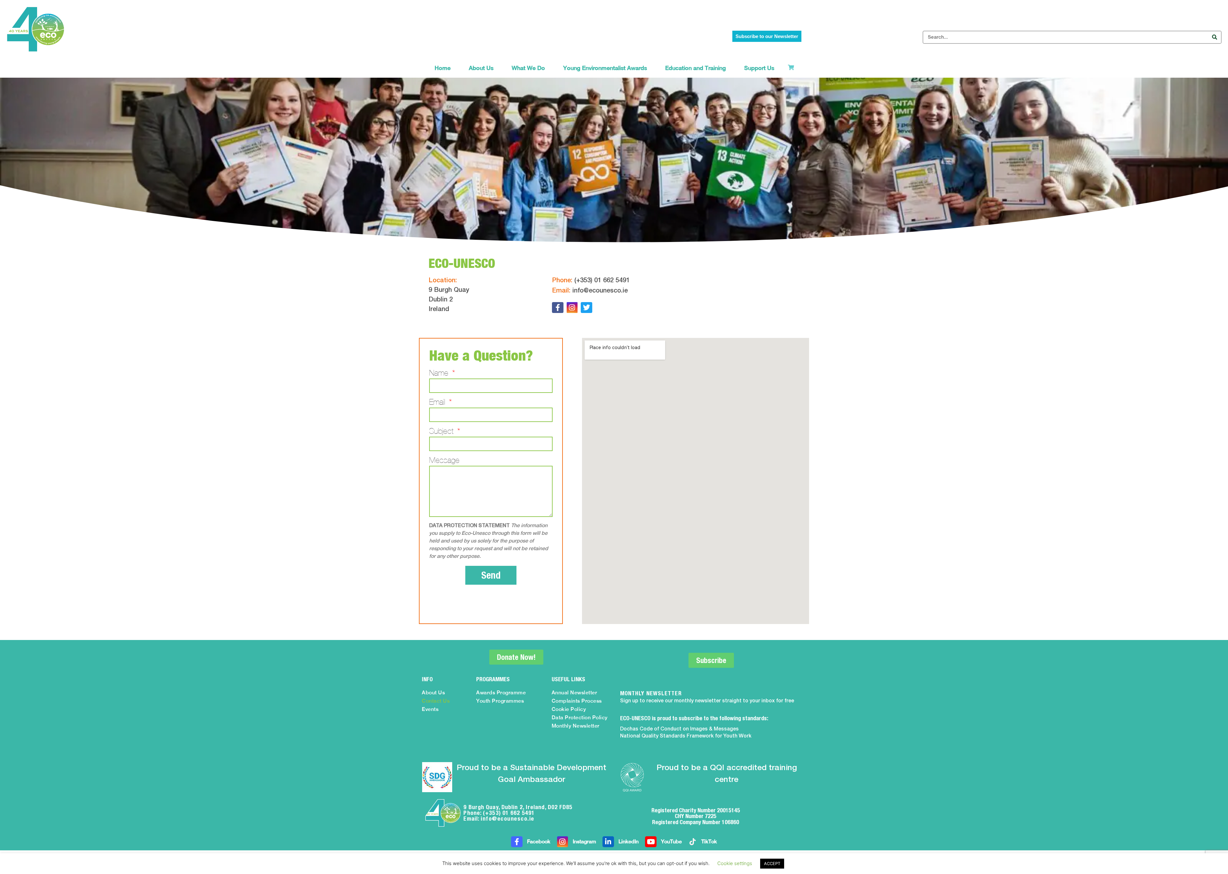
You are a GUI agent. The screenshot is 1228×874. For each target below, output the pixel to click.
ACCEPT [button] (772, 863)
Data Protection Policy (580, 717)
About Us (481, 68)
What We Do (528, 68)
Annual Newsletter (574, 693)
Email (438, 402)
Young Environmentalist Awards (605, 68)
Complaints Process (577, 701)
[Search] (1214, 37)
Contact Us (436, 701)
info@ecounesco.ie (600, 291)
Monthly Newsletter (576, 726)
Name (440, 373)
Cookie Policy (569, 709)
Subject (442, 431)
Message (444, 460)
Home (443, 68)
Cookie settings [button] (734, 863)
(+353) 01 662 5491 (602, 281)
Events (430, 709)
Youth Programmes (500, 701)
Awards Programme (501, 693)
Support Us (759, 68)
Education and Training (695, 68)
